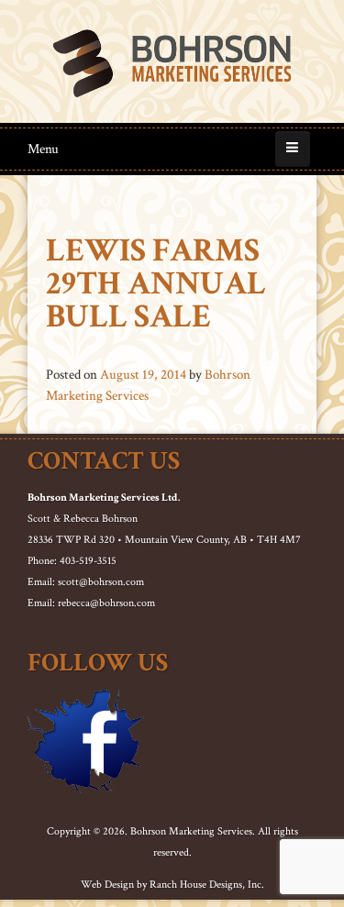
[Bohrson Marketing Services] (172, 63)
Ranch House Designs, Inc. (207, 884)
